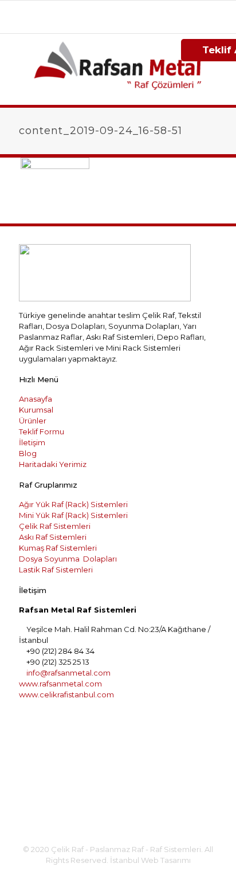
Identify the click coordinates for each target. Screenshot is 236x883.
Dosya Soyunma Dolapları (68, 558)
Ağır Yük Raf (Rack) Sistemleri (73, 504)
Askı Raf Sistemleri (52, 536)
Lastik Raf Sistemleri (56, 569)
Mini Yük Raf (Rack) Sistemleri (73, 515)
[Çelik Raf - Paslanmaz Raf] (118, 69)
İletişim (32, 442)
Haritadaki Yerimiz (52, 464)
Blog (28, 453)
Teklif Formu (41, 431)
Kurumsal (36, 409)
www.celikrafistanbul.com (66, 694)
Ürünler (32, 420)
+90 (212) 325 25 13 (163, 9)
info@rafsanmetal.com (124, 21)
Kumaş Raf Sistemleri (58, 547)
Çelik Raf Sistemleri (55, 526)
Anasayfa (35, 398)
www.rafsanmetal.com (60, 683)
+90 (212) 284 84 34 (81, 9)
